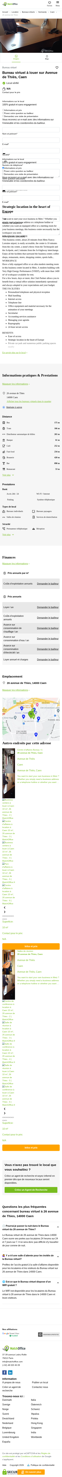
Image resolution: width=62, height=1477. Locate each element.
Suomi (5, 1414)
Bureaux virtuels (28, 12)
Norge (5, 1409)
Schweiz (35, 1409)
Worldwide (36, 1437)
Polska (34, 1418)
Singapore (36, 1428)
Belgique (7, 1428)
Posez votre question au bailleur (18, 113)
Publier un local (40, 1382)
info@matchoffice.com (12, 1361)
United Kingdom (10, 1437)
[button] (8, 907)
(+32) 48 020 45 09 (11, 1365)
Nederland (7, 1423)
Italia (33, 1400)
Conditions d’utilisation (31, 1456)
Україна (35, 1414)
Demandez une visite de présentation (21, 116)
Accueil (5, 12)
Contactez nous (40, 1387)
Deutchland (8, 1418)
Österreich (36, 1404)
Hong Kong (37, 1423)
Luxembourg (8, 1432)
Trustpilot (6, 156)
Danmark (7, 1400)
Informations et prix (13, 110)
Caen (52, 12)
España (6, 1442)
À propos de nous (11, 1382)
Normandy (42, 12)
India (33, 1432)
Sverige (6, 1404)
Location (15, 12)
